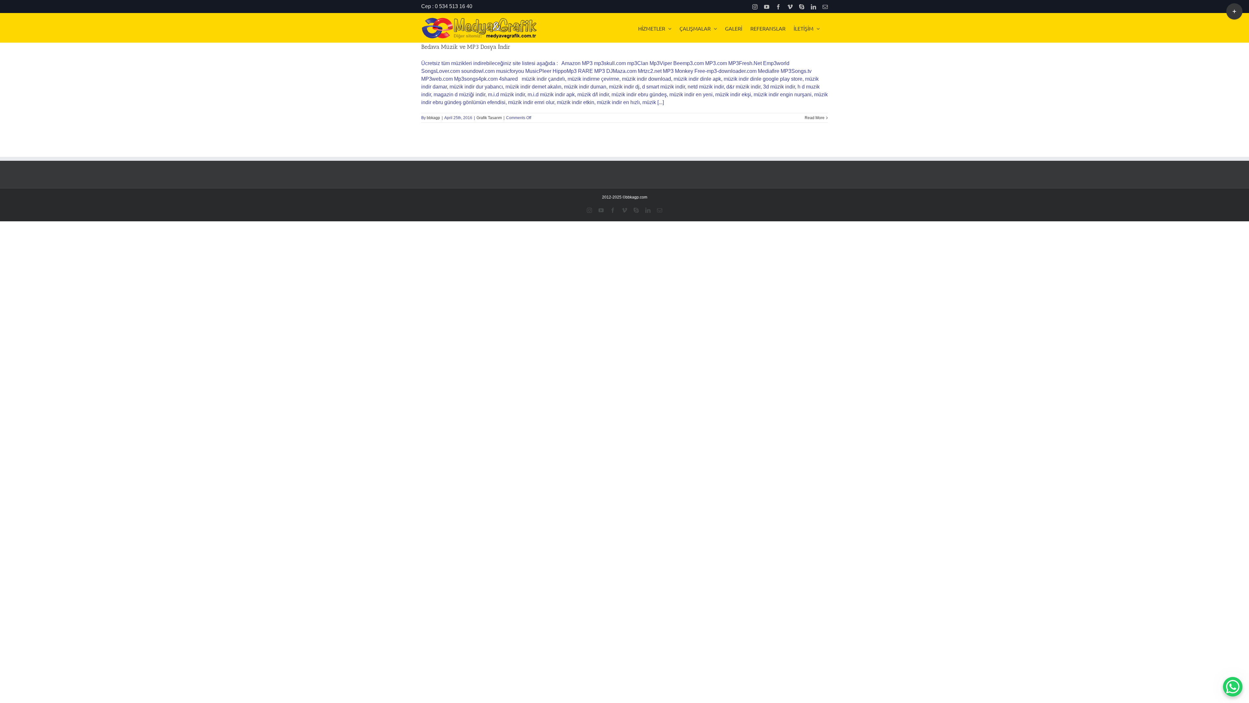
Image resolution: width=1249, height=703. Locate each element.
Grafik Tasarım (489, 118)
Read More (815, 118)
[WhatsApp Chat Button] (1232, 686)
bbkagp (433, 118)
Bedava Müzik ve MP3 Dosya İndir (465, 46)
